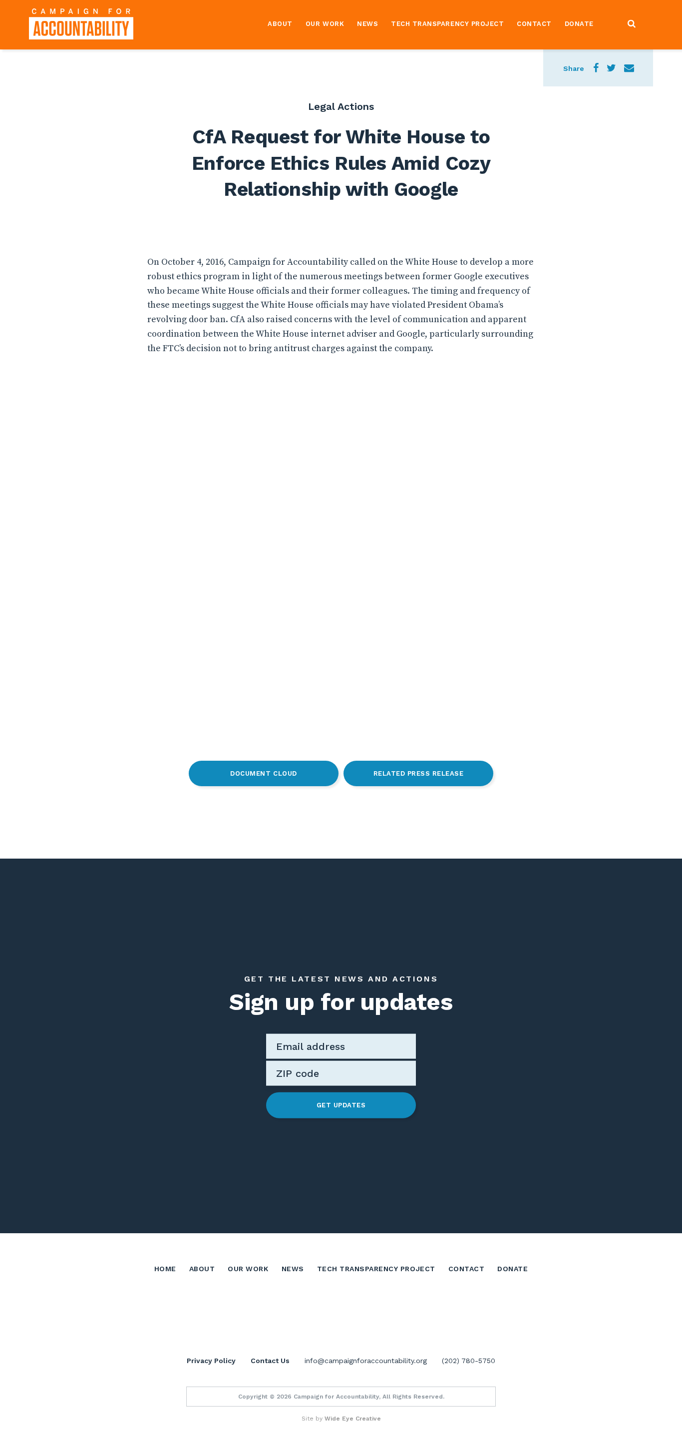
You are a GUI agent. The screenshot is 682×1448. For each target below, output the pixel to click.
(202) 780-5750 (468, 1361)
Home (165, 1269)
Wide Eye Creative (353, 1418)
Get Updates (341, 1105)
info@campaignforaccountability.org (366, 1361)
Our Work (325, 23)
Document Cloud (263, 773)
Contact (534, 23)
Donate (579, 23)
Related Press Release (418, 773)
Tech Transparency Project (447, 23)
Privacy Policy (211, 1361)
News (367, 23)
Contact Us (270, 1361)
